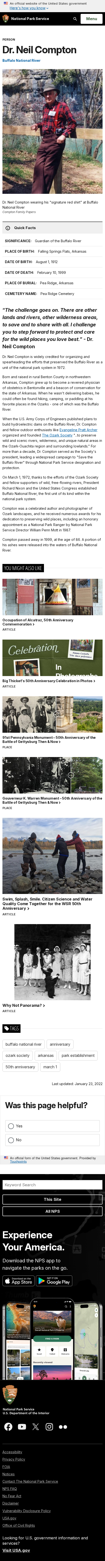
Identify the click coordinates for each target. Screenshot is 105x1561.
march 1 (50, 1066)
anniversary (60, 1044)
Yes (19, 1126)
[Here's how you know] (52, 6)
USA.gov (9, 1518)
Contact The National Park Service (30, 1481)
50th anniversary (20, 1066)
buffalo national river (24, 1044)
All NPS (52, 1211)
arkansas (46, 1055)
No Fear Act (11, 1496)
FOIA (6, 1467)
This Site (52, 1199)
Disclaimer (10, 1503)
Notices (8, 1474)
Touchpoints (18, 1161)
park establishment (78, 1055)
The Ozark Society (57, 435)
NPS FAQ (9, 1489)
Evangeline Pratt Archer (78, 430)
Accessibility (12, 1452)
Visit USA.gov (16, 1550)
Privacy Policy (13, 1459)
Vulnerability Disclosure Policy (26, 1511)
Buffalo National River (21, 60)
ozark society (18, 1055)
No (18, 1139)
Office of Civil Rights (18, 1525)
